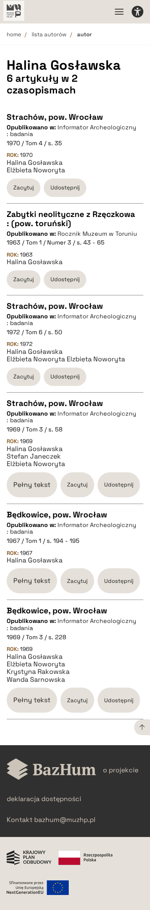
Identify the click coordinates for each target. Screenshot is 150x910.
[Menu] (119, 12)
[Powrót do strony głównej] (51, 770)
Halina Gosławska (34, 162)
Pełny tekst (31, 484)
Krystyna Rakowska (38, 672)
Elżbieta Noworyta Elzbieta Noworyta (66, 359)
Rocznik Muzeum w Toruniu (97, 233)
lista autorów (49, 34)
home (14, 34)
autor (84, 34)
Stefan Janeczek (34, 456)
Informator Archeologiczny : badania (71, 131)
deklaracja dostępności (44, 798)
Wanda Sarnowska (36, 679)
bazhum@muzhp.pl (64, 819)
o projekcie (120, 770)
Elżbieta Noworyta (36, 170)
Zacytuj (23, 187)
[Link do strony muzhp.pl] (13, 12)
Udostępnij (65, 187)
